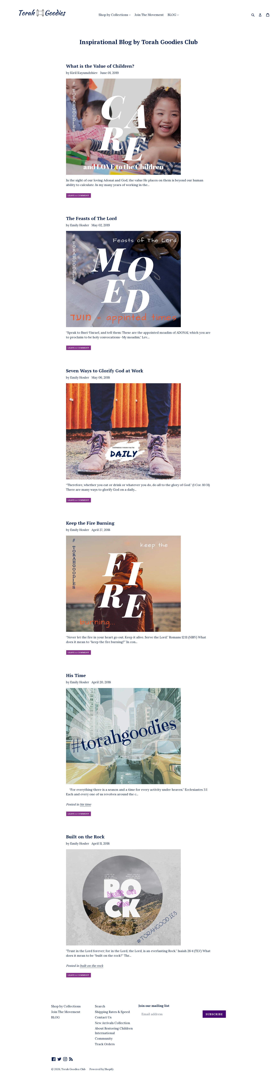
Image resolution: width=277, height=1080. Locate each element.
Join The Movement (149, 15)
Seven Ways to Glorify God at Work (104, 371)
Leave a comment (78, 195)
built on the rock (91, 966)
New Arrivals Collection (112, 1023)
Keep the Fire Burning (90, 523)
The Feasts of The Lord (91, 218)
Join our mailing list (153, 1006)
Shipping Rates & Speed (112, 1012)
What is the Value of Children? (100, 66)
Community (104, 1038)
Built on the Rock (85, 837)
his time (85, 804)
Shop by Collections (114, 15)
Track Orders (105, 1044)
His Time (76, 675)
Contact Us (103, 1017)
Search (100, 1006)
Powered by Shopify (101, 1069)
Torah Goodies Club (73, 1069)
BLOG (172, 15)
